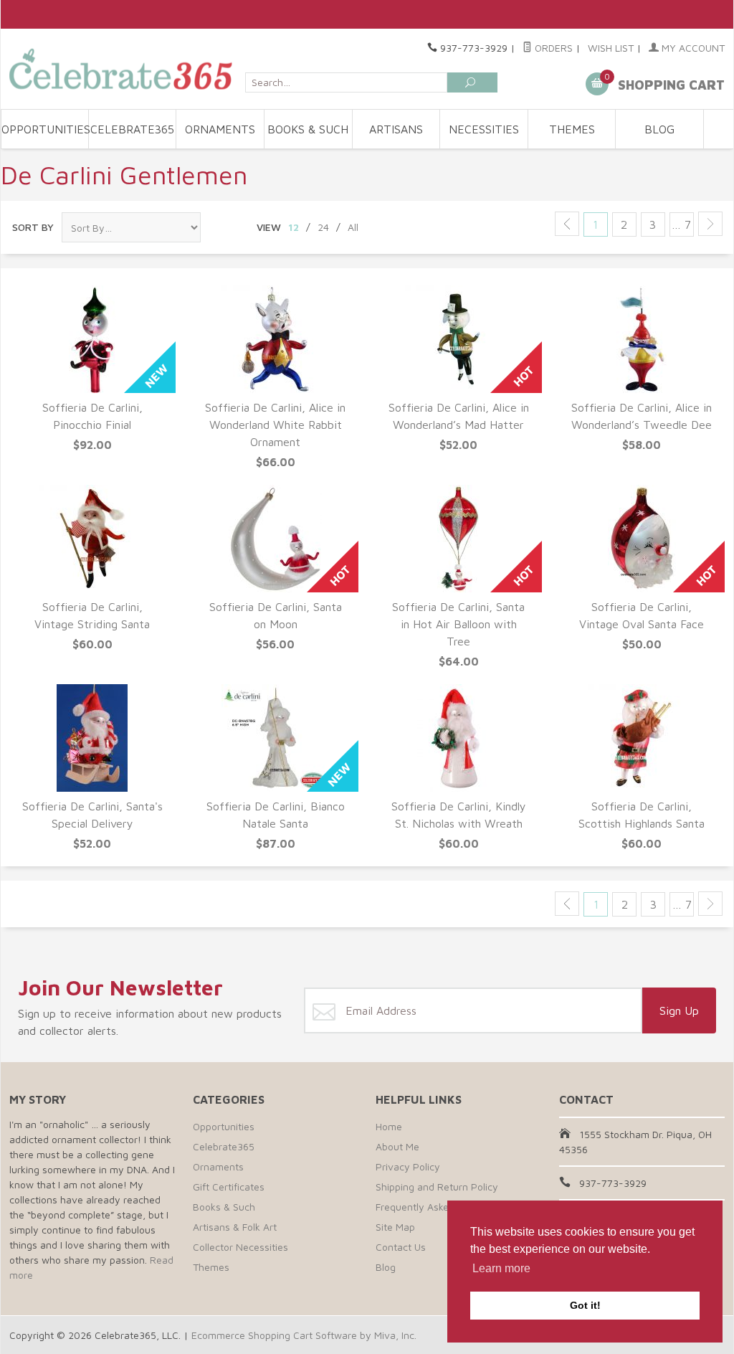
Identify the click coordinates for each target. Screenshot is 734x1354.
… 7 (681, 224)
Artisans (396, 129)
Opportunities (45, 129)
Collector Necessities (240, 1247)
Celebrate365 (132, 129)
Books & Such (307, 129)
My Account (692, 48)
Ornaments (220, 129)
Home (389, 1126)
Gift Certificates (228, 1186)
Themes (572, 129)
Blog (659, 129)
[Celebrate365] (123, 69)
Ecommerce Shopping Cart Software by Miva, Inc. (303, 1335)
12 (293, 227)
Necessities (484, 129)
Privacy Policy (408, 1166)
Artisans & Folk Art (235, 1227)
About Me (397, 1146)
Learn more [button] (501, 1268)
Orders (552, 48)
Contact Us (401, 1247)
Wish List (611, 48)
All (353, 227)
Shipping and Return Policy (437, 1186)
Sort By (33, 227)
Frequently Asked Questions (439, 1207)
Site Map (395, 1227)
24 (323, 227)
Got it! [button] (585, 1305)
